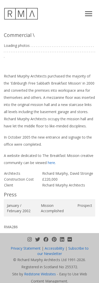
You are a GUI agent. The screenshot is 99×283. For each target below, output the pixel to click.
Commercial (17, 35)
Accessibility (54, 248)
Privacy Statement (26, 248)
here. (52, 162)
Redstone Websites (40, 274)
